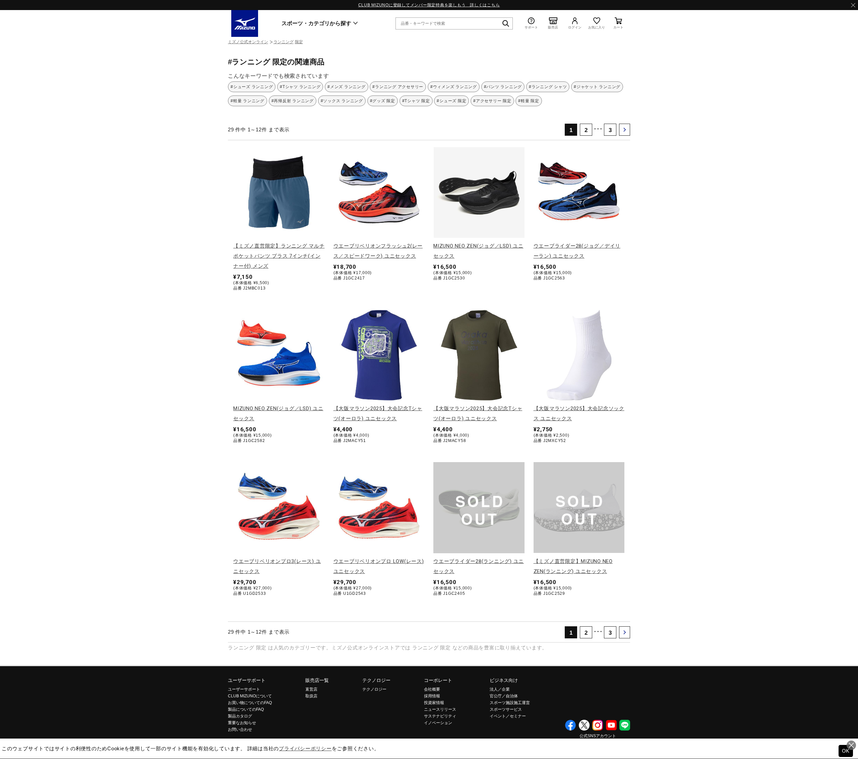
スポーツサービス (506, 709)
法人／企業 (500, 689)
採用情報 (432, 696)
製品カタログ (240, 716)
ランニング (283, 42)
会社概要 (432, 689)
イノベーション (438, 722)
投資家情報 (434, 702)
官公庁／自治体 (504, 696)
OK (846, 751)
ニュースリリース (440, 709)
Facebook (570, 725)
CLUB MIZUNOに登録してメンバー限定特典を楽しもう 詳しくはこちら (429, 5)
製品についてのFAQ (246, 709)
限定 (299, 42)
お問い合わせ (240, 729)
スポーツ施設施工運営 (510, 702)
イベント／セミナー (508, 716)
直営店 (311, 689)
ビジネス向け (504, 680)
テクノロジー (376, 680)
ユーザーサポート (246, 680)
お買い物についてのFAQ (250, 702)
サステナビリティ (440, 716)
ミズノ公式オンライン (248, 42)
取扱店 (311, 696)
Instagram (597, 725)
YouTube (611, 725)
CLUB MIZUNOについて (250, 696)
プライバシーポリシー (305, 748)
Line (624, 725)
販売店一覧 (317, 680)
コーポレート (438, 680)
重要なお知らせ (242, 722)
